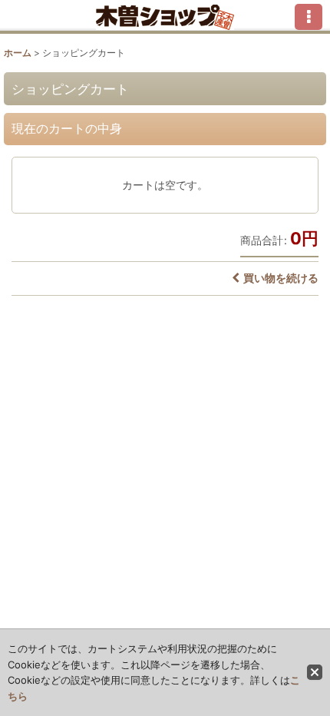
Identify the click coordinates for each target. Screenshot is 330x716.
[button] (308, 17)
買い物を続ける (280, 277)
